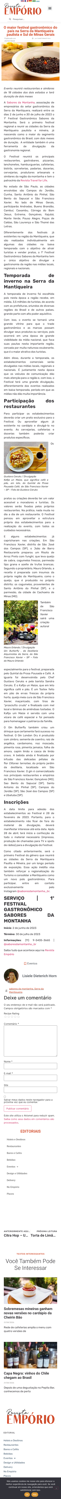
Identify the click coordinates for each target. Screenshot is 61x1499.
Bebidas (11, 1159)
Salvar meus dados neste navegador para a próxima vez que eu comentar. (28, 1101)
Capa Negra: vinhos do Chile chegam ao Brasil (26, 1375)
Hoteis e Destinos (16, 1139)
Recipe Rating (11, 1013)
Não (35, 1494)
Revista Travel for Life (34, 180)
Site (6, 1085)
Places (10, 1193)
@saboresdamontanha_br (33, 891)
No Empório (13, 1187)
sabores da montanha (21, 988)
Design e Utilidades (17, 1173)
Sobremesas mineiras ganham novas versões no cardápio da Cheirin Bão (28, 1313)
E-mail (8, 1073)
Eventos (32, 963)
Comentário (11, 1024)
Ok (27, 1494)
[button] (49, 8)
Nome (8, 1061)
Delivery (11, 1180)
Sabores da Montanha (21, 102)
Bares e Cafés (14, 1153)
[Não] (56, 1488)
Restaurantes (14, 1146)
